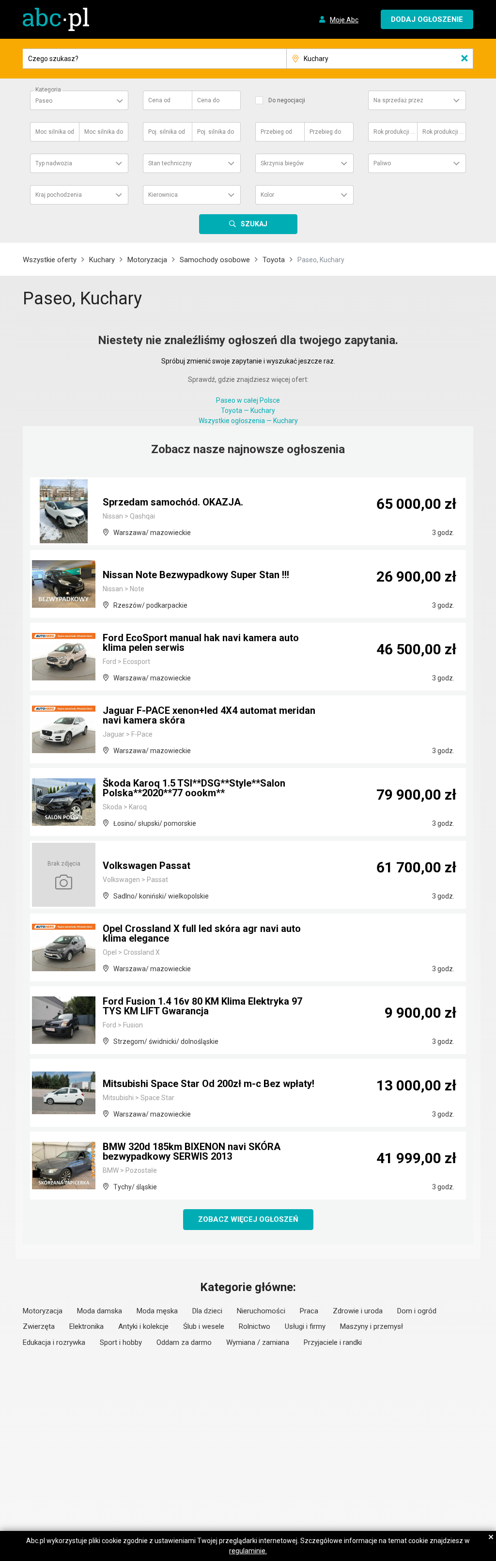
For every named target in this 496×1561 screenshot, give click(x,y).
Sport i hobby (121, 1342)
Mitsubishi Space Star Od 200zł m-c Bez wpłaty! (208, 1083)
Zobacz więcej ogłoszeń (248, 1219)
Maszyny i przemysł (371, 1326)
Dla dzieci (207, 1311)
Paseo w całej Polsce (248, 400)
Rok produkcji (394, 131)
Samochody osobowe (215, 259)
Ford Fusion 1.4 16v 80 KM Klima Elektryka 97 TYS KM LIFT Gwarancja (202, 1006)
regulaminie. (248, 1551)
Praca (309, 1311)
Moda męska (157, 1311)
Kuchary (102, 259)
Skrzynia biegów (282, 163)
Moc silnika (54, 131)
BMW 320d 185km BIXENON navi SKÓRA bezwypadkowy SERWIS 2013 (191, 1151)
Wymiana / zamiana (257, 1342)
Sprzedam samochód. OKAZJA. (173, 502)
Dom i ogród (416, 1311)
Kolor (267, 194)
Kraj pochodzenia (58, 194)
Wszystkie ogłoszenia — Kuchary (248, 421)
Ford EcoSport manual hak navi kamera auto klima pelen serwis (201, 642)
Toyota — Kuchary (248, 410)
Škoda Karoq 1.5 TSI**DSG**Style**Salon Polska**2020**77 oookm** (194, 788)
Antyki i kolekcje (143, 1326)
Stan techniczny (170, 163)
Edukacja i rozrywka (54, 1342)
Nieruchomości (261, 1311)
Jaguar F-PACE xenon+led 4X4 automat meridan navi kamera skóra (209, 715)
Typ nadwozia (53, 163)
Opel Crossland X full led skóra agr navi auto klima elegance (202, 933)
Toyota (274, 259)
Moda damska (99, 1311)
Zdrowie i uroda (358, 1311)
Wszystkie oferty (50, 259)
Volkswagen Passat (146, 865)
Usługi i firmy (305, 1326)
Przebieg (276, 131)
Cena (159, 100)
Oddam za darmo (184, 1342)
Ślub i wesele (203, 1326)
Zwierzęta (39, 1326)
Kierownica (163, 194)
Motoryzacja (147, 259)
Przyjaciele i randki (333, 1342)
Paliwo (382, 163)
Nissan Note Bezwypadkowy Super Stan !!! (196, 575)
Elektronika (86, 1326)
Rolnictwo (254, 1326)
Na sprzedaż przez (398, 100)
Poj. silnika (166, 131)
